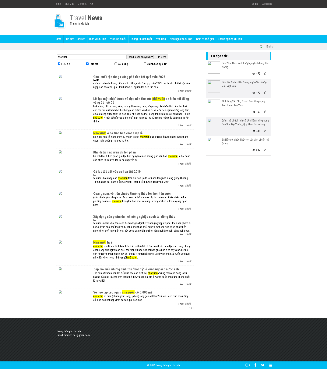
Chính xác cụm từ (156, 63)
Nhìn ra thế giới (205, 39)
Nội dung (122, 63)
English (270, 46)
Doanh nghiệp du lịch (230, 39)
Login (255, 3)
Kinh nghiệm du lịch (181, 39)
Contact (82, 3)
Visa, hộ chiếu (118, 39)
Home (58, 3)
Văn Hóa (161, 39)
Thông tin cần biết (141, 39)
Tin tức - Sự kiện (75, 39)
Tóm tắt (93, 63)
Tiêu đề (65, 63)
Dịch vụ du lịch (97, 39)
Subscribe (267, 3)
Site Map (69, 3)
